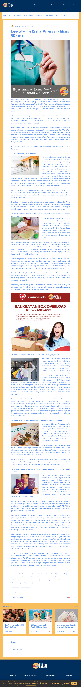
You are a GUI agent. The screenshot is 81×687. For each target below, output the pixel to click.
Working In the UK (28, 15)
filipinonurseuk (48, 573)
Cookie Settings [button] (56, 683)
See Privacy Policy (31, 685)
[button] (75, 15)
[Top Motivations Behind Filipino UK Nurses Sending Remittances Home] (66, 615)
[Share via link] (16, 592)
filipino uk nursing (16, 583)
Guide (65, 15)
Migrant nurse (51, 580)
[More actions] (69, 26)
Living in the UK (17, 15)
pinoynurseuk (58, 577)
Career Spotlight (49, 15)
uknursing (42, 580)
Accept (74, 683)
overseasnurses (28, 580)
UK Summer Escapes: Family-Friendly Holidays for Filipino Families (39, 626)
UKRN (18, 573)
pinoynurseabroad (47, 577)
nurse (13, 577)
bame (36, 580)
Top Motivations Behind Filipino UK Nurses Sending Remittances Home (66, 626)
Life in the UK (6, 15)
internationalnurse (35, 577)
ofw (13, 573)
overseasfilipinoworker (23, 577)
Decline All (66, 683)
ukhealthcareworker (17, 580)
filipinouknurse (26, 573)
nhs (64, 573)
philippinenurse (27, 583)
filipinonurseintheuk (37, 573)
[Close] (79, 683)
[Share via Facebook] (12, 592)
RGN (59, 580)
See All (76, 606)
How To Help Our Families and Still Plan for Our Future (14, 626)
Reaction (58, 15)
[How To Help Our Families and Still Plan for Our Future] (14, 615)
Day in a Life (39, 15)
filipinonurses (58, 573)
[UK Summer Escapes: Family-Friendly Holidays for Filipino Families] (40, 615)
